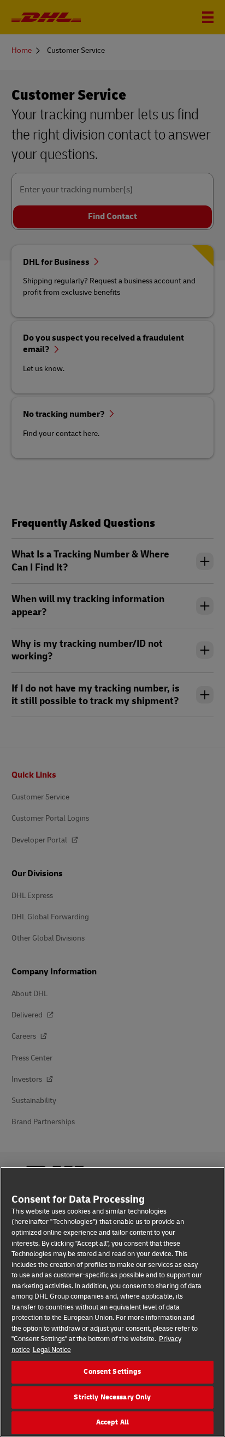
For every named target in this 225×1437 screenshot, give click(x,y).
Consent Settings (112, 1371)
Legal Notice (52, 1349)
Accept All (112, 1422)
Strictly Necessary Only (112, 1397)
